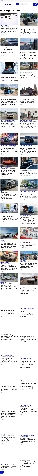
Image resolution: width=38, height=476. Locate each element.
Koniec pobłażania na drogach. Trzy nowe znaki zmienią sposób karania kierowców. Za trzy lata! (28, 56)
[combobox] (23, 4)
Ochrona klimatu (27, 239)
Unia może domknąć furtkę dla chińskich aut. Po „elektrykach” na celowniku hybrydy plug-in (28, 339)
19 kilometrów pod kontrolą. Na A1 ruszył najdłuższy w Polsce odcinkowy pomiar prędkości (9, 30)
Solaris (34, 191)
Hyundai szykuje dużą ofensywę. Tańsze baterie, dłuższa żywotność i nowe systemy (8, 151)
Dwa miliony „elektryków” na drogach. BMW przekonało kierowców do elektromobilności (28, 151)
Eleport (8, 461)
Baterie (6, 74)
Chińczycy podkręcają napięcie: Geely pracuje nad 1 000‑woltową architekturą (9, 218)
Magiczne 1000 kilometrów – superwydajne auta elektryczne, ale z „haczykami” (9, 439)
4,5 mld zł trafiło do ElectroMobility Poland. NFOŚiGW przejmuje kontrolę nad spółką (7, 52)
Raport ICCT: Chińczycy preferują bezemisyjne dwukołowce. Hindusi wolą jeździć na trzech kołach (28, 32)
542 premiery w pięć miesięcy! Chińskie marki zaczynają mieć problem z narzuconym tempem (8, 267)
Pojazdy (29, 26)
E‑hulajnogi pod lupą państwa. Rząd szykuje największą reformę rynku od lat (28, 76)
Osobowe (6, 96)
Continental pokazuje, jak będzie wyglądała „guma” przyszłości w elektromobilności (8, 196)
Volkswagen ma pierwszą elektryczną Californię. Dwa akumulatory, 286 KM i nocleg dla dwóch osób (9, 102)
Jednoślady (26, 26)
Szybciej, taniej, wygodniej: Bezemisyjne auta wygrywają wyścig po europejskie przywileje (28, 386)
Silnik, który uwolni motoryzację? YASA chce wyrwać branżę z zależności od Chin (28, 410)
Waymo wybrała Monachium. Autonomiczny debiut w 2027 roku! (28, 173)
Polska (13, 46)
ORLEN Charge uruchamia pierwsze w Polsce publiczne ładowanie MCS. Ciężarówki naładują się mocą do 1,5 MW (28, 126)
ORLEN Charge (29, 120)
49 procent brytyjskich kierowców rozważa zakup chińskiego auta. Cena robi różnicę (28, 102)
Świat (10, 167)
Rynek (32, 26)
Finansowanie (9, 46)
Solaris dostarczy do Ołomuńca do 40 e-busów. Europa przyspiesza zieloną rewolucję (28, 197)
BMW (28, 145)
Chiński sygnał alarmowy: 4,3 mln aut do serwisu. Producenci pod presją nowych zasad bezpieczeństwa (28, 364)
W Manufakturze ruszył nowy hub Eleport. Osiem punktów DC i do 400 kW (8, 466)
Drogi (6, 25)
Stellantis (2, 240)
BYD (24, 96)
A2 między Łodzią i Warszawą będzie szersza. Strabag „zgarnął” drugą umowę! (28, 440)
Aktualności (2, 25)
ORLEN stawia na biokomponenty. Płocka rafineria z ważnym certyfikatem (27, 245)
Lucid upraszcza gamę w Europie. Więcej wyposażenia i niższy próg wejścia (8, 360)
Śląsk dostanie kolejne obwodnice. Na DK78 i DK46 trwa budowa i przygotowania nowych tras (9, 337)
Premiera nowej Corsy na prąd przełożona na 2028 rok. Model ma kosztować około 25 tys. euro (8, 245)
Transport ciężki (22, 216)
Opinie (29, 96)
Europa (27, 96)
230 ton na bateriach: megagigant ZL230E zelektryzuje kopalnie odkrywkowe (7, 313)
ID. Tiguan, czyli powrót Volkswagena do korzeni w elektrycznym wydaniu (8, 124)
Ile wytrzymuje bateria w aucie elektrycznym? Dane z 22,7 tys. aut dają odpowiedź (9, 79)
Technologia (10, 74)
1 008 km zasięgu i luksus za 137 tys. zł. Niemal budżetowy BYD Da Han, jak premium (28, 314)
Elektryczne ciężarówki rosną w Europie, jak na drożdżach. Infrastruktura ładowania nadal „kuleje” (28, 221)
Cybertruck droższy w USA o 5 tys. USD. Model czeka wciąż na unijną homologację (28, 291)
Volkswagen (10, 96)
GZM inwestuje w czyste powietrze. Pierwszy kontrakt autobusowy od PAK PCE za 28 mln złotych (9, 389)
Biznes (6, 46)
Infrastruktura (24, 120)
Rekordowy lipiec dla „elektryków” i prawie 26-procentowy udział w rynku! (9, 286)
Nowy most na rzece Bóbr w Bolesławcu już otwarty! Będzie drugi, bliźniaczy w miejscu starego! (28, 265)
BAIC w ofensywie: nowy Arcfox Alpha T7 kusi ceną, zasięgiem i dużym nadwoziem (8, 172)
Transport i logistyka (29, 216)
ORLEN (21, 120)
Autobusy (25, 191)
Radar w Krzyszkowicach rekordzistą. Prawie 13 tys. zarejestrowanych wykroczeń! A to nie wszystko (28, 465)
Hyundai (8, 145)
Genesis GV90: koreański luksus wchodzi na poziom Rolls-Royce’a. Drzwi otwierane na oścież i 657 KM (8, 414)
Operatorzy (2, 461)
